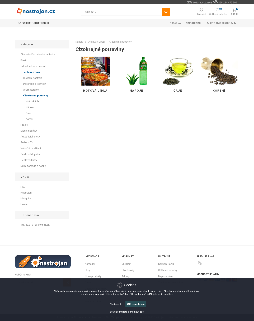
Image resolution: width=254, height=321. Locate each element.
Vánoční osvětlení (31, 148)
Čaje (177, 90)
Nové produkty (93, 276)
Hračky (24, 124)
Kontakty (90, 263)
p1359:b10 (27, 224)
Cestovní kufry (29, 160)
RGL (23, 186)
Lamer (24, 204)
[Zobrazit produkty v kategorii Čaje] (177, 71)
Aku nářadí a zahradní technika (38, 54)
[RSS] (200, 263)
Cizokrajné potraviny (35, 95)
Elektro (24, 60)
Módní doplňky (29, 130)
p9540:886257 (42, 224)
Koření (219, 90)
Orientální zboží (30, 72)
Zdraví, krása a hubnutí (33, 66)
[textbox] (121, 12)
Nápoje (136, 90)
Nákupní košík (166, 263)
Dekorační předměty (34, 83)
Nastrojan (26, 192)
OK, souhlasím (135, 304)
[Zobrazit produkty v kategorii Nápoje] (136, 71)
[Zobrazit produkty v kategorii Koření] (219, 71)
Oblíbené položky (167, 270)
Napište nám (165, 276)
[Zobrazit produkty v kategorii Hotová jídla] (95, 71)
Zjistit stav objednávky (221, 23)
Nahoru (79, 41)
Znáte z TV (27, 142)
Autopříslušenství (30, 136)
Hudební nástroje (32, 78)
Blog (87, 270)
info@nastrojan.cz (201, 2)
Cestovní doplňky (30, 154)
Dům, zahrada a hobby (33, 165)
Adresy (126, 276)
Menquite (26, 198)
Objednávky (128, 270)
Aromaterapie (31, 89)
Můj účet (201, 14)
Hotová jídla (95, 90)
